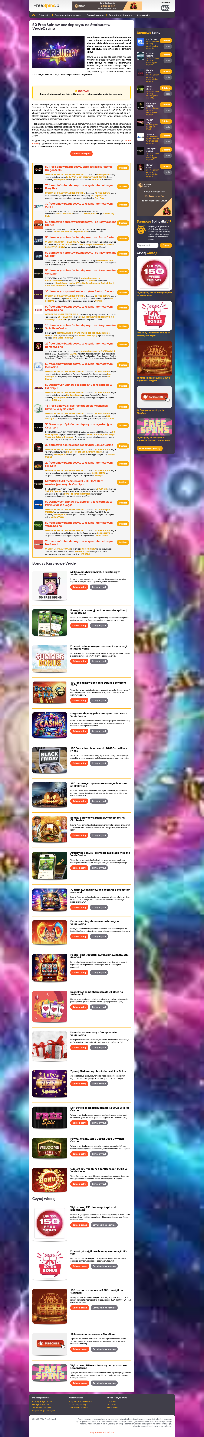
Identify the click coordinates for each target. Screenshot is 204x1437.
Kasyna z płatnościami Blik (80, 1401)
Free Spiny (165, 3)
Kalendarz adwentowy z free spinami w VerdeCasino (93, 1033)
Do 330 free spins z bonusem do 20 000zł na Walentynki (96, 993)
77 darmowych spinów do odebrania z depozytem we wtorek (100, 891)
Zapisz (166, 245)
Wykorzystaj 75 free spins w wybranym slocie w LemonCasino (98, 1366)
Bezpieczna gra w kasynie (43, 1411)
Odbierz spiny (79, 587)
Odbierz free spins (81, 153)
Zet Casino (111, 1404)
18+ (112, 1432)
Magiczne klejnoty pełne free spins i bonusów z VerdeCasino (98, 715)
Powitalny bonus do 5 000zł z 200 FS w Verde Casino (97, 1140)
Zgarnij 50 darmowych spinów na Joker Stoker (98, 1071)
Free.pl (46, 5)
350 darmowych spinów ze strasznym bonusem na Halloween (99, 784)
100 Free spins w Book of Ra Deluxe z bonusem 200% (98, 684)
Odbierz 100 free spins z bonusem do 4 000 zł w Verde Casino (98, 1170)
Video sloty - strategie (78, 1404)
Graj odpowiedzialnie (99, 1432)
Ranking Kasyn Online (42, 1401)
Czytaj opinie (104, 1225)
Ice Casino (111, 1401)
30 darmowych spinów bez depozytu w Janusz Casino (79, 444)
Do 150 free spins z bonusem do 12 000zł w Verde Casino (99, 1109)
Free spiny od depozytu (120, 15)
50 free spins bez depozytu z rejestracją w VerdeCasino (95, 573)
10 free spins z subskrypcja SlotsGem (92, 1334)
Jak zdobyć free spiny (41, 1408)
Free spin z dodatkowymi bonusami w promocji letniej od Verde (98, 647)
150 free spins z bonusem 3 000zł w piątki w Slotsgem (96, 1291)
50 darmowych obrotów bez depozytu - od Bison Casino (80, 237)
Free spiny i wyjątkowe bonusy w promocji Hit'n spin (98, 1252)
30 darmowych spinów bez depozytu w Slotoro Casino (79, 291)
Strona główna (33, 15)
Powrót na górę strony (150, 448)
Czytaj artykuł (99, 587)
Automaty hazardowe (78, 1408)
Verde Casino (112, 1408)
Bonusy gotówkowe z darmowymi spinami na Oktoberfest (97, 819)
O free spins (44, 15)
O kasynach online (40, 1404)
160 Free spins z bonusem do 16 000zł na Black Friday (98, 749)
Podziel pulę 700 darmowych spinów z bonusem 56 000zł (99, 956)
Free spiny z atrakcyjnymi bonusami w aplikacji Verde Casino (98, 611)
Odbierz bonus (79, 1225)
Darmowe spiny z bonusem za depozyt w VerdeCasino (94, 922)
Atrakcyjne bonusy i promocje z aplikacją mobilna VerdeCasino (100, 854)
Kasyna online (143, 15)
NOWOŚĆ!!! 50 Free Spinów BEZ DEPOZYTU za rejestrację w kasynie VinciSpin (74, 483)
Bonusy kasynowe (95, 15)
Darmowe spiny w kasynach (68, 15)
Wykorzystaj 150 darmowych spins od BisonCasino (93, 1208)
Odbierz (123, 168)
